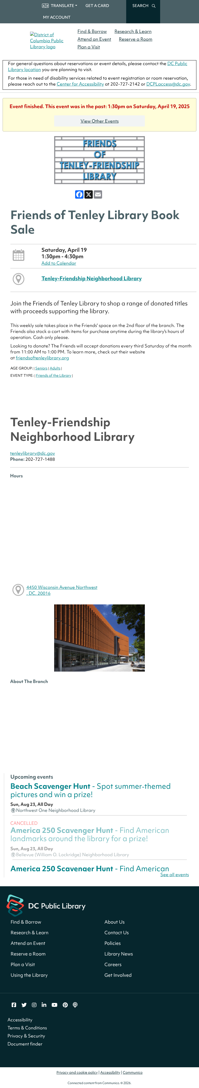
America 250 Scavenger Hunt (89, 834)
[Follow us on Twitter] (24, 1005)
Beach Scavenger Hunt (90, 790)
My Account (56, 17)
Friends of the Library (53, 375)
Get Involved (118, 975)
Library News (118, 954)
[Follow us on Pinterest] (65, 1005)
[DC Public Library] (46, 905)
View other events (100, 121)
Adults (55, 368)
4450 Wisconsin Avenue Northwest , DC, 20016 (61, 590)
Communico (133, 1072)
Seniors (41, 368)
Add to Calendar (58, 263)
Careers (113, 964)
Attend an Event (94, 39)
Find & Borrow (92, 31)
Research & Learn (133, 31)
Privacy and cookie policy (77, 1072)
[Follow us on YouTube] (55, 1005)
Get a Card (97, 5)
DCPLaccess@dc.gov (168, 84)
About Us (114, 922)
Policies (112, 943)
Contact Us (116, 932)
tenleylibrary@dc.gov (32, 453)
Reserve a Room (135, 39)
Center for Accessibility (80, 84)
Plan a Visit (88, 47)
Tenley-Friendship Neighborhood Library (91, 278)
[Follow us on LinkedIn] (44, 1005)
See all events (174, 874)
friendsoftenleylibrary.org (42, 358)
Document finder (25, 1044)
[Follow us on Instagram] (34, 1005)
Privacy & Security (26, 1036)
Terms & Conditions (27, 1028)
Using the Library (29, 975)
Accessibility (20, 1020)
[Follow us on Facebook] (14, 1005)
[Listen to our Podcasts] (75, 1005)
